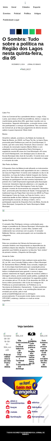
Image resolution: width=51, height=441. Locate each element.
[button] (12, 31)
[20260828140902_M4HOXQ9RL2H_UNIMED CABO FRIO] (25, 305)
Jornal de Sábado (34, 64)
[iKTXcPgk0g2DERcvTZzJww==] (25, 211)
